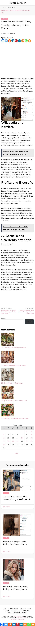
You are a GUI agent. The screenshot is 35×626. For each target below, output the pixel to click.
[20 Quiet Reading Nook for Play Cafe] (7, 393)
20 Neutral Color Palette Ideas (12, 383)
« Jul (16, 453)
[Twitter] (6, 40)
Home (5, 608)
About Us (23, 608)
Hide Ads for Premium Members (17, 612)
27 (17, 445)
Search (3, 318)
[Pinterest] (16, 40)
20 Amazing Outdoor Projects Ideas (13, 348)
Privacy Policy (20, 619)
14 (22, 438)
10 (4, 438)
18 (8, 441)
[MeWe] (19, 40)
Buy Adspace (25, 610)
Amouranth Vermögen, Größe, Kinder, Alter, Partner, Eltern (15, 587)
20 (17, 441)
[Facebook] (2, 40)
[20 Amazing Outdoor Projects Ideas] (7, 339)
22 (27, 441)
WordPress (14, 619)
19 (13, 441)
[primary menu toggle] (2, 2)
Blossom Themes (21, 618)
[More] (29, 40)
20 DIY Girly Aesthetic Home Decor (13, 365)
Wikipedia (4, 18)
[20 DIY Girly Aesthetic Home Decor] (7, 357)
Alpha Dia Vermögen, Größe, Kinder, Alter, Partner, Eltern (15, 542)
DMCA (7, 610)
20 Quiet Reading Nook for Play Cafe (14, 401)
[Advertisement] (17, 59)
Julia (4, 33)
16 (31, 438)
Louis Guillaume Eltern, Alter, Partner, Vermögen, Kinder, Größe (17, 498)
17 (4, 441)
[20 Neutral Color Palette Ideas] (7, 375)
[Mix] (22, 40)
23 (31, 441)
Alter (29, 608)
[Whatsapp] (26, 40)
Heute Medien (17, 3)
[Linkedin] (12, 40)
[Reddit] (9, 40)
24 (4, 445)
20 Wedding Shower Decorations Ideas (14, 418)
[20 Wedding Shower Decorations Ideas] (7, 410)
